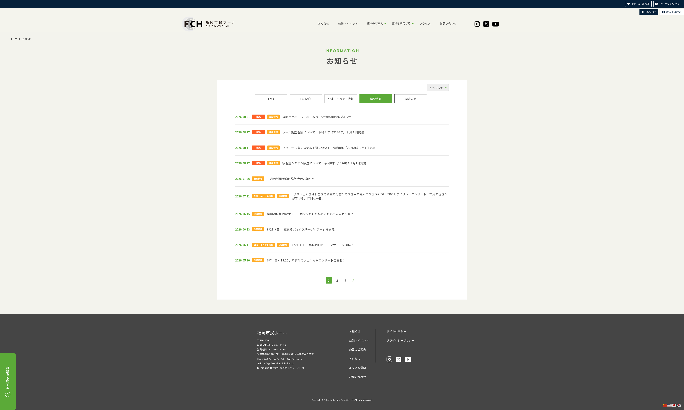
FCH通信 (306, 99)
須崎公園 (410, 99)
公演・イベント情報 (341, 99)
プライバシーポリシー (401, 340)
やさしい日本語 (640, 3)
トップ (14, 38)
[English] (669, 405)
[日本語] (674, 405)
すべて (271, 99)
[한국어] (679, 405)
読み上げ (651, 11)
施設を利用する (401, 23)
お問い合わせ (448, 23)
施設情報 (375, 99)
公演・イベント (348, 23)
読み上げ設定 (673, 11)
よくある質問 (357, 367)
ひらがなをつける (670, 3)
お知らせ (323, 23)
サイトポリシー (396, 331)
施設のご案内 (375, 23)
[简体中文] (665, 405)
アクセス (425, 23)
